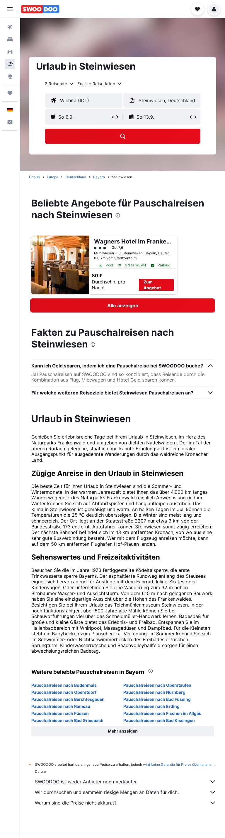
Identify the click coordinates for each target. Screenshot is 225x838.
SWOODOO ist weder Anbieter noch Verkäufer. (86, 782)
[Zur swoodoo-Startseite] (40, 9)
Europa (52, 177)
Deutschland (75, 177)
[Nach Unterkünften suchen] (10, 39)
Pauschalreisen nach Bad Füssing (157, 699)
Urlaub (34, 177)
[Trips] (10, 93)
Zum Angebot (152, 284)
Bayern (99, 177)
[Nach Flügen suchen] (10, 27)
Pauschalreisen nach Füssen (60, 713)
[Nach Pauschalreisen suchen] (10, 64)
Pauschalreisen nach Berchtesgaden (68, 699)
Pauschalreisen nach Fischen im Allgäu (162, 713)
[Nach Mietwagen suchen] (10, 52)
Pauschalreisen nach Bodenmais (64, 685)
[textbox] (83, 100)
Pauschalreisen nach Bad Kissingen (159, 720)
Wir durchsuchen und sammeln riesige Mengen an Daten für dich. (107, 792)
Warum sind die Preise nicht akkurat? (76, 803)
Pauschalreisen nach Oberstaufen (157, 685)
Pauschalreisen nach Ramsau (60, 706)
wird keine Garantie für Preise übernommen (178, 764)
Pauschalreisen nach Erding (151, 706)
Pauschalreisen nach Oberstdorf (63, 692)
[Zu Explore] (10, 76)
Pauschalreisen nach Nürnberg (154, 692)
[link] (122, 305)
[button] (10, 9)
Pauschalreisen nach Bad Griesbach (67, 720)
